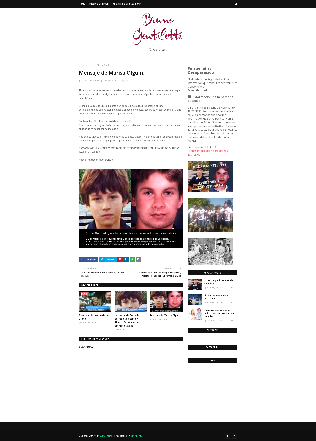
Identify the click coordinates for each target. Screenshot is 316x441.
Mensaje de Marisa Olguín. (165, 315)
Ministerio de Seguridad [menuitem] (127, 4)
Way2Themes (107, 435)
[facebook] (227, 436)
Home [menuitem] (82, 4)
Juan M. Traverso (89, 80)
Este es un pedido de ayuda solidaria (218, 282)
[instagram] (234, 436)
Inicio (81, 65)
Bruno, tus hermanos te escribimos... (216, 297)
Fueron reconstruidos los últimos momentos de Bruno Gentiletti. (219, 313)
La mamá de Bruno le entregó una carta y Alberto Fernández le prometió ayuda (127, 320)
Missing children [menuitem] (99, 4)
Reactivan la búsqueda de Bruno (94, 317)
